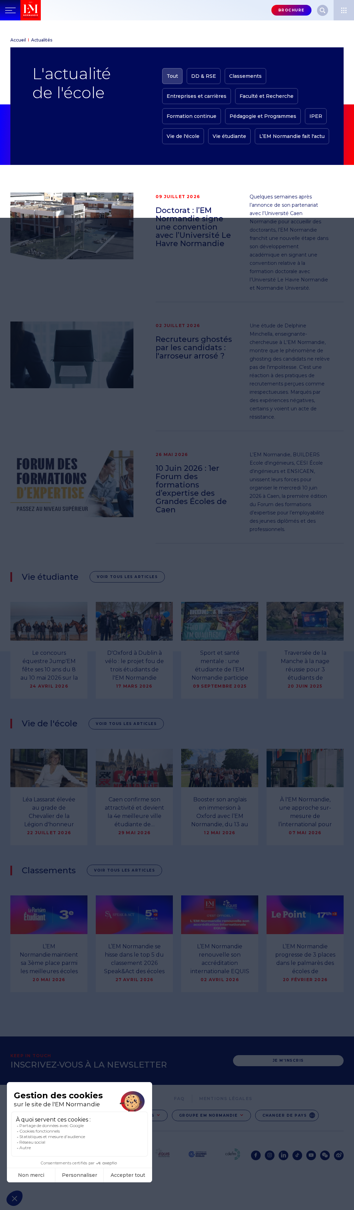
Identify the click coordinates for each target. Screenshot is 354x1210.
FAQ (179, 1098)
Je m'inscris (288, 1060)
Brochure (291, 10)
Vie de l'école (183, 136)
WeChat (325, 1155)
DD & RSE (203, 76)
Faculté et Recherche (267, 96)
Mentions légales (225, 1098)
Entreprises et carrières (196, 96)
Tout (172, 76)
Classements (245, 76)
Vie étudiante (229, 136)
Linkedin (283, 1155)
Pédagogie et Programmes (263, 116)
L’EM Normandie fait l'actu (292, 136)
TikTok (297, 1155)
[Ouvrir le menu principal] (10, 10)
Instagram (269, 1155)
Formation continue (191, 116)
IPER (315, 116)
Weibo (339, 1155)
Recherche (322, 10)
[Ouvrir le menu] (344, 10)
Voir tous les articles (127, 577)
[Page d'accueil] (45, 10)
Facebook (256, 1155)
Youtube (311, 1155)
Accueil (18, 40)
